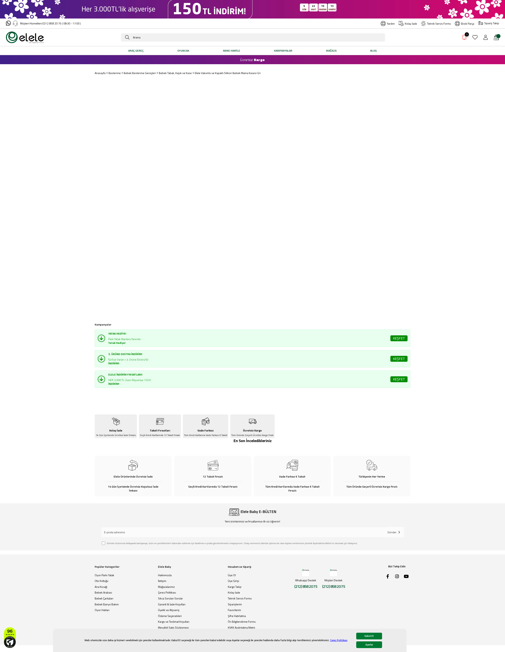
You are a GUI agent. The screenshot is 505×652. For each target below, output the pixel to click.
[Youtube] (406, 576)
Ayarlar (369, 645)
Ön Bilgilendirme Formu (242, 622)
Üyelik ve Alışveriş (169, 610)
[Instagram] (397, 576)
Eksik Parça (467, 23)
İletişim (162, 581)
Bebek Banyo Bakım (107, 604)
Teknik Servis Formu (439, 23)
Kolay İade (411, 23)
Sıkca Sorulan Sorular (170, 598)
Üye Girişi (233, 581)
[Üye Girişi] (485, 37)
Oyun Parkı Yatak (104, 575)
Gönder (392, 532)
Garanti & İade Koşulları (171, 604)
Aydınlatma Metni (322, 543)
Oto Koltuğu (101, 581)
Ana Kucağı (101, 587)
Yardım (391, 23)
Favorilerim (234, 610)
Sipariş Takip (491, 23)
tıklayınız (352, 543)
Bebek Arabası (103, 592)
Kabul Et (369, 636)
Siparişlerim (235, 604)
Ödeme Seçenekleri (170, 616)
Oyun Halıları (102, 610)
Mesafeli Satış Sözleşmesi (173, 628)
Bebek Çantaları (104, 598)
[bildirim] (464, 38)
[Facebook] (387, 576)
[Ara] (127, 37)
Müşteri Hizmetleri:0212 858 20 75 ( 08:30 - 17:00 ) (50, 23)
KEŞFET (399, 338)
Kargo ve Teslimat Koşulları (173, 622)
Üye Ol (232, 575)
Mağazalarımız (166, 587)
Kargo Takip (234, 587)
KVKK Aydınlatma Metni (241, 628)
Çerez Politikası (338, 640)
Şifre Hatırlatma (237, 616)
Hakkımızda (165, 575)
